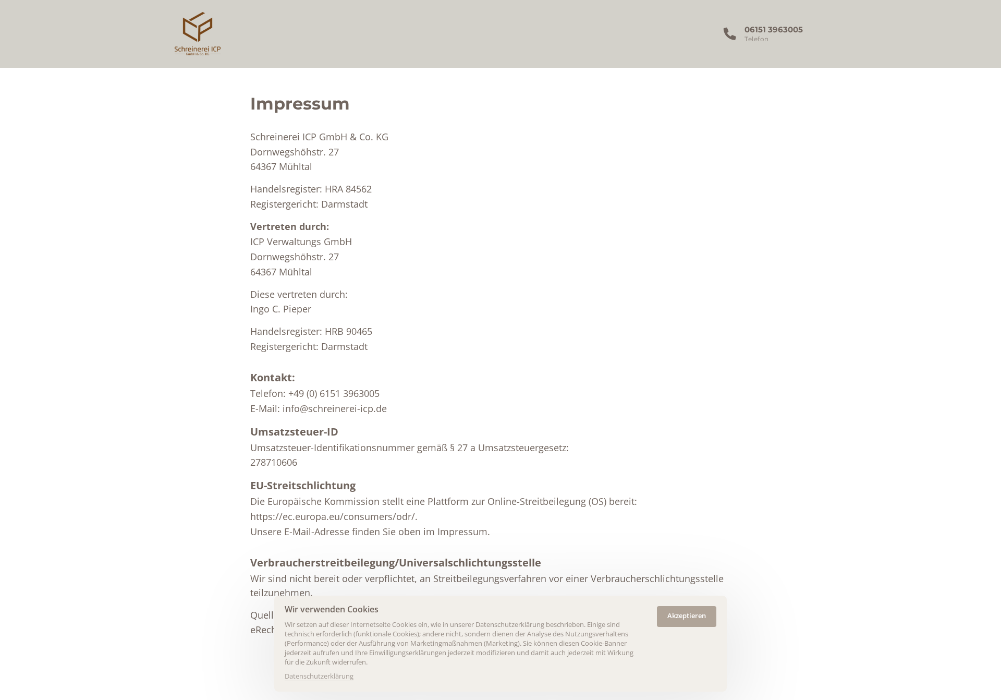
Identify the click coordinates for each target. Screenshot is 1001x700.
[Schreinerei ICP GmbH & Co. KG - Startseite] (198, 33)
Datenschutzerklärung (319, 676)
